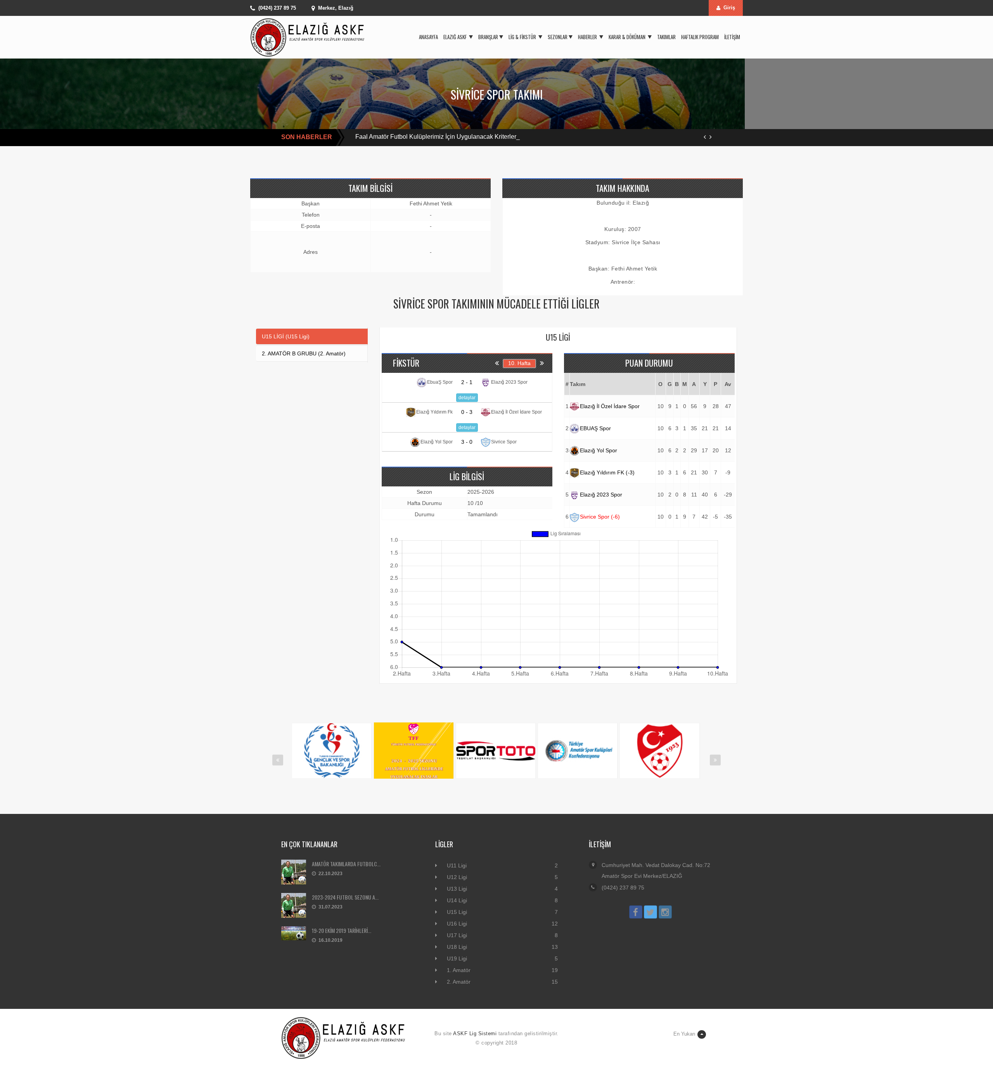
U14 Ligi (457, 900)
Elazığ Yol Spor (598, 450)
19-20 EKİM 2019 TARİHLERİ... (341, 930)
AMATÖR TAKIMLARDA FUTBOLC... (346, 864)
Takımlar (666, 37)
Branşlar (488, 37)
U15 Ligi (457, 912)
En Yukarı (684, 1034)
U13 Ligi (457, 889)
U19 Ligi (457, 958)
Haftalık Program (700, 37)
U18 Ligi (457, 947)
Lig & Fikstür (523, 37)
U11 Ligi (457, 865)
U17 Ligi (457, 935)
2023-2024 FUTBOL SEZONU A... (345, 897)
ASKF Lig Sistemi (474, 1033)
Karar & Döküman (628, 37)
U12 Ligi (457, 877)
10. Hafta (519, 363)
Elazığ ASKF (455, 37)
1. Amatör (459, 970)
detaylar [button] (467, 397)
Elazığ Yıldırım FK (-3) (607, 472)
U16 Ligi (457, 923)
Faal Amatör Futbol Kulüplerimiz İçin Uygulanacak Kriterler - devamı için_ (455, 136)
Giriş (729, 7)
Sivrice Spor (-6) (600, 517)
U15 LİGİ (558, 337)
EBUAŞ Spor (595, 428)
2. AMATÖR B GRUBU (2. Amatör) (304, 353)
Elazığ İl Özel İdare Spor (610, 406)
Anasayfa (428, 37)
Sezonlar (557, 37)
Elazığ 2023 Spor (601, 494)
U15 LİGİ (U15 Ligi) (286, 336)
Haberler (588, 37)
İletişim (732, 37)
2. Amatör (459, 982)
